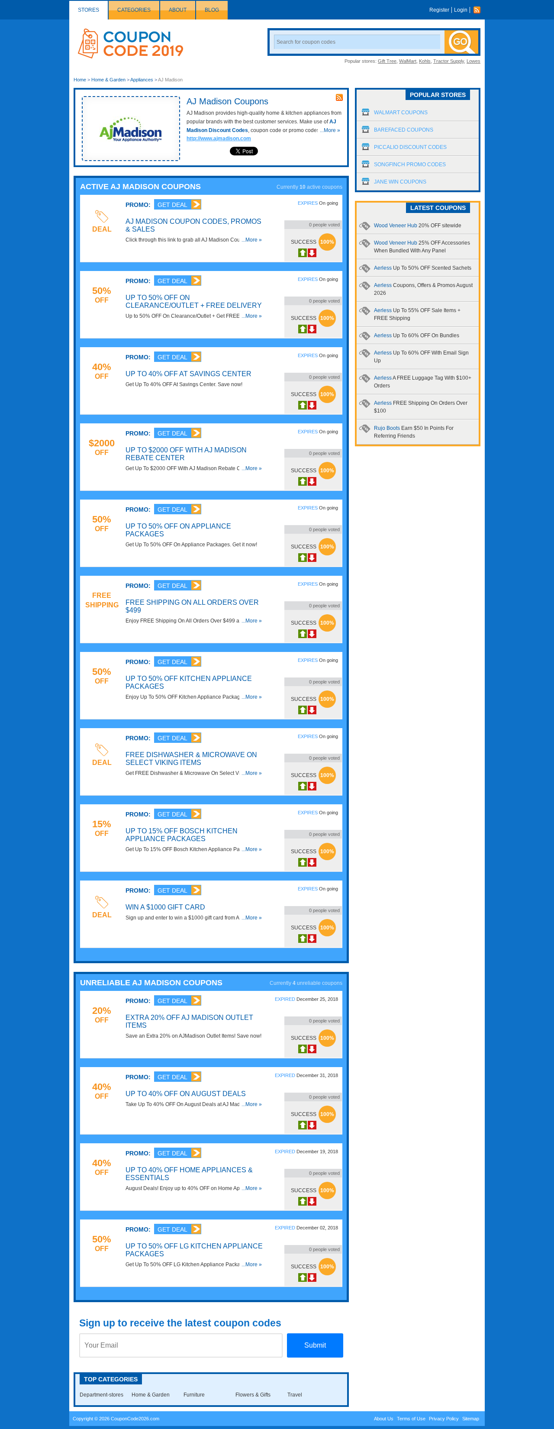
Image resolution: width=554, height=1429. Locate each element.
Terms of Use (411, 1418)
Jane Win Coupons (400, 182)
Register (439, 10)
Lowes (473, 61)
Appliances (141, 79)
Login (460, 10)
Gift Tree (387, 61)
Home (80, 79)
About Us (383, 1418)
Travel (294, 1395)
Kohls (425, 61)
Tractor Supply (448, 61)
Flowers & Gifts (253, 1395)
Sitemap (470, 1418)
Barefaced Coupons (403, 130)
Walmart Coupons (401, 113)
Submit (315, 1345)
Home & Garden (108, 79)
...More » (330, 130)
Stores (88, 10)
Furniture (194, 1395)
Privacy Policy (444, 1418)
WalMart (407, 61)
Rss (479, 9)
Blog (212, 10)
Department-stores (101, 1395)
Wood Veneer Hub (417, 226)
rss (339, 97)
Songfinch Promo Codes (410, 164)
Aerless (422, 268)
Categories (134, 10)
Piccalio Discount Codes (410, 147)
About (178, 10)
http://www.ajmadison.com (219, 138)
